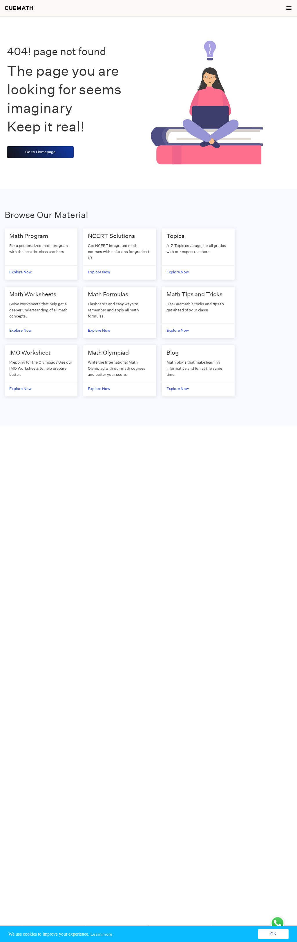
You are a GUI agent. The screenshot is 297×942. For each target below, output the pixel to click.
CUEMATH (19, 8)
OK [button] (273, 934)
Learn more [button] (101, 934)
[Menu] (288, 8)
